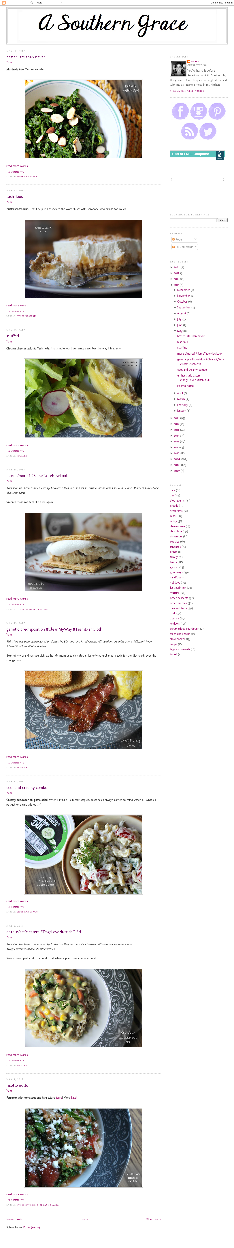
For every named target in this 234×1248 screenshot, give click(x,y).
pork (173, 613)
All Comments (184, 247)
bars (172, 490)
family (174, 557)
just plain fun (178, 587)
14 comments (16, 604)
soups (173, 644)
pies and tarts (178, 608)
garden (174, 567)
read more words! (17, 166)
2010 (177, 453)
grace (195, 61)
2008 (177, 465)
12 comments (16, 311)
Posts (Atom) (31, 1227)
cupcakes (175, 546)
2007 (177, 470)
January (182, 410)
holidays (175, 582)
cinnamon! (176, 536)
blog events (177, 500)
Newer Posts (14, 1219)
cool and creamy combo (26, 787)
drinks (173, 552)
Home (84, 1219)
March (181, 399)
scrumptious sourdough (184, 628)
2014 (177, 429)
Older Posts (153, 1219)
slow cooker (177, 639)
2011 (176, 447)
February (183, 405)
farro (59, 1097)
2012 (177, 441)
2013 (177, 435)
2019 (177, 273)
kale (73, 1097)
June (180, 325)
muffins (175, 593)
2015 (177, 424)
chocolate (176, 531)
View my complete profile (187, 91)
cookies (174, 541)
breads (174, 505)
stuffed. (13, 336)
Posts (178, 239)
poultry (22, 456)
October (182, 301)
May (180, 331)
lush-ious (14, 196)
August (182, 313)
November (184, 295)
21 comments (16, 1200)
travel (173, 654)
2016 (177, 418)
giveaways (176, 572)
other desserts (27, 316)
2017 (177, 284)
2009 (177, 459)
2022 (177, 267)
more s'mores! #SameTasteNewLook (37, 475)
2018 (177, 279)
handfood (176, 577)
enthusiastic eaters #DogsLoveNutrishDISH (43, 931)
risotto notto (17, 1085)
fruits (173, 562)
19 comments (16, 763)
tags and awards (180, 649)
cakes (173, 516)
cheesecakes (177, 526)
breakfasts (176, 511)
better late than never (25, 57)
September (184, 307)
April (180, 393)
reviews (43, 609)
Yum (9, 62)
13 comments (16, 172)
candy (173, 521)
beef (173, 495)
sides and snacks (28, 177)
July (179, 319)
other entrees (26, 1205)
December (184, 290)
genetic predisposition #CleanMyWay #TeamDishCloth (54, 629)
